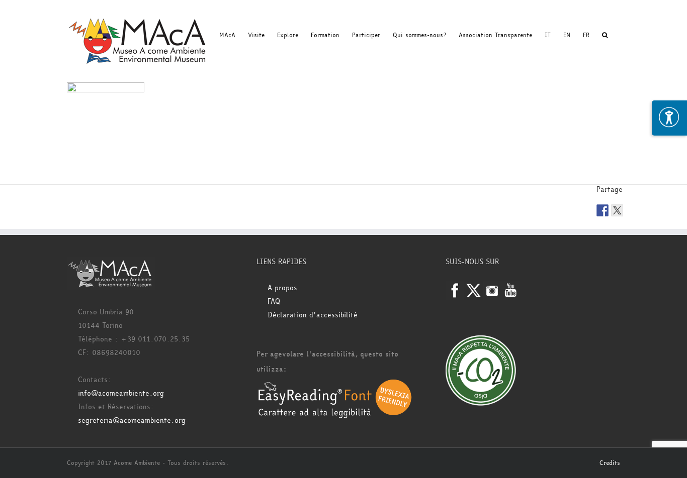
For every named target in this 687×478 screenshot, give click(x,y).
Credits (609, 462)
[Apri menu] (669, 118)
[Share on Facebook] (602, 210)
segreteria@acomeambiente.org (132, 420)
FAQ (274, 301)
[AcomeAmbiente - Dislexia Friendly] (334, 384)
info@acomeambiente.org (121, 393)
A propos (282, 288)
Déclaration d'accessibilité (313, 315)
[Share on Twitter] (617, 210)
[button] (605, 35)
